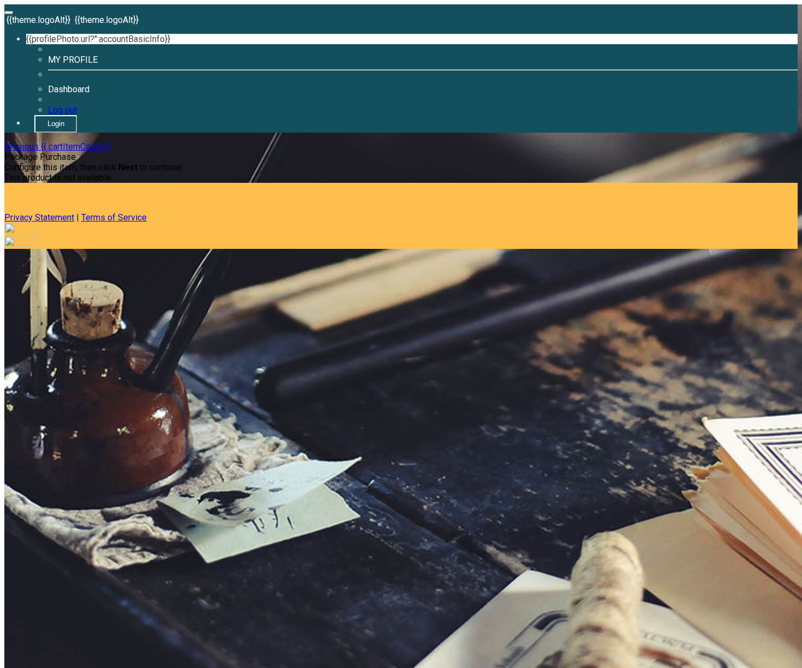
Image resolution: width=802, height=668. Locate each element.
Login (55, 124)
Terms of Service (114, 217)
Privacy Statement (39, 217)
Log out (62, 110)
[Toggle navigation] (8, 12)
